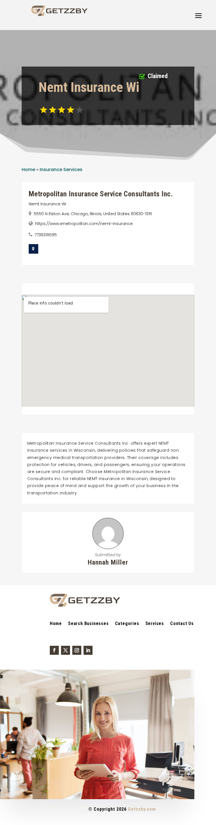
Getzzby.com (142, 809)
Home (28, 169)
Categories (127, 624)
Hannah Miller (108, 562)
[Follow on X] (65, 650)
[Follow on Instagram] (76, 650)
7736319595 (46, 235)
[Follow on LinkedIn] (88, 650)
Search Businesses (88, 624)
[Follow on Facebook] (54, 650)
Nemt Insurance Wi (47, 204)
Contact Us (182, 624)
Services (154, 624)
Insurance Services (61, 169)
